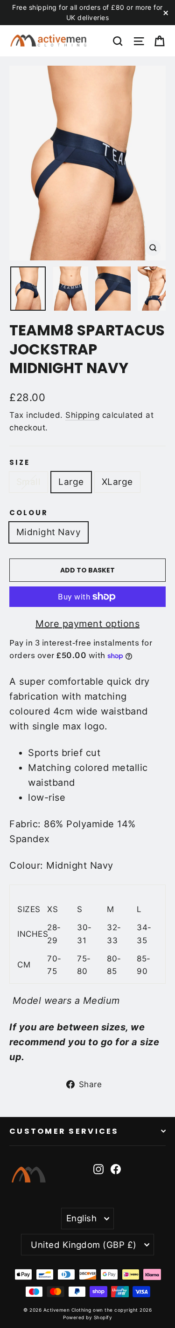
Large (71, 482)
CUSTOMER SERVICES (64, 1131)
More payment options (87, 623)
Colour (28, 513)
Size (19, 462)
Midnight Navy (48, 532)
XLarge (117, 482)
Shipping (82, 415)
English (81, 1218)
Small (28, 482)
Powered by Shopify (87, 1317)
